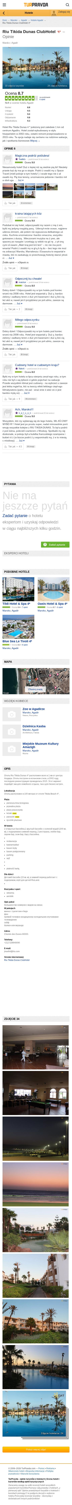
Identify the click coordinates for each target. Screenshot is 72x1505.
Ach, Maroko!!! (24, 409)
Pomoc (41, 1468)
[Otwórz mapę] (36, 693)
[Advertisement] (27, 461)
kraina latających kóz (28, 213)
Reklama (50, 1468)
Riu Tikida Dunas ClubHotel (17, 960)
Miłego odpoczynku (27, 319)
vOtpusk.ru (23, 262)
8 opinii (24, 645)
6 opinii (42, 99)
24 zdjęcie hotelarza (57, 85)
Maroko (6, 43)
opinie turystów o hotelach (32, 1479)
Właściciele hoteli (16, 1471)
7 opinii (24, 607)
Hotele (29, 12)
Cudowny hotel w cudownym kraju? (37, 365)
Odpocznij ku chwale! (28, 278)
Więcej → (35, 140)
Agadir (15, 43)
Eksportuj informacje (35, 1471)
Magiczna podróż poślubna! (32, 155)
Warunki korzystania (30, 1474)
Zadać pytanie (15, 515)
